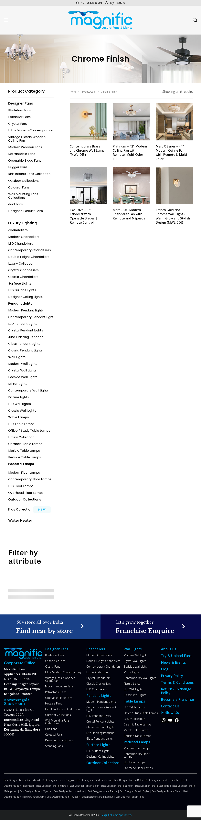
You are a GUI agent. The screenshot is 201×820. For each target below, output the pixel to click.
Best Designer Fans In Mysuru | (37, 791)
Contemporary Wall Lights (140, 678)
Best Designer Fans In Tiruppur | (64, 796)
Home (73, 91)
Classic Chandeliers (98, 683)
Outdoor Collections (58, 715)
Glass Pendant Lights (99, 738)
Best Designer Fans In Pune (130, 796)
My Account (117, 3)
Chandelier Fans (55, 661)
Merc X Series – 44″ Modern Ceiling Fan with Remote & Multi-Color (172, 152)
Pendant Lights (98, 695)
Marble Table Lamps (137, 730)
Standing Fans (54, 746)
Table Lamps (134, 701)
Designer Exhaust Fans (59, 740)
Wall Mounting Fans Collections (57, 722)
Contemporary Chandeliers (103, 666)
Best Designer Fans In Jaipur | (85, 785)
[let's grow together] (150, 626)
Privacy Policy (172, 675)
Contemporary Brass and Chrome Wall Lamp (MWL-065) (87, 150)
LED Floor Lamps (134, 762)
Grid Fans (51, 729)
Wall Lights (133, 649)
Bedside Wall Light (135, 666)
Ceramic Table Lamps (137, 724)
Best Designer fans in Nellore (69, 791)
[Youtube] (170, 720)
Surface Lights (98, 744)
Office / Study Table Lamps (141, 713)
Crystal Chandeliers (98, 678)
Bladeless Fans (54, 655)
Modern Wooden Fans (59, 686)
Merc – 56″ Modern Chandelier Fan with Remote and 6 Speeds (129, 214)
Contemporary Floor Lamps (136, 755)
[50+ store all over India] (50, 626)
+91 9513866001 (91, 3)
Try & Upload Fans (176, 655)
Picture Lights (132, 683)
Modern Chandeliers (99, 655)
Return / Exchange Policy (176, 691)
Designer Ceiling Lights (100, 756)
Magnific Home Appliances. (116, 815)
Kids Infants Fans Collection (62, 709)
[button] (195, 20)
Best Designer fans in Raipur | (104, 791)
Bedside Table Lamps (137, 736)
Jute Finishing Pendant (100, 733)
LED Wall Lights (133, 689)
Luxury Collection (97, 672)
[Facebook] (176, 720)
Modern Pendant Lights (101, 702)
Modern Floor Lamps (137, 748)
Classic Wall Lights (135, 695)
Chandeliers (95, 649)
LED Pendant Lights (98, 716)
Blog (164, 669)
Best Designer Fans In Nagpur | (99, 796)
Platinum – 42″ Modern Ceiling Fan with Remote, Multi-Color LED (130, 152)
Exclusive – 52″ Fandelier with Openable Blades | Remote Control (83, 216)
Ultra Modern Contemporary (63, 672)
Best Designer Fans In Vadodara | (96, 780)
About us (168, 649)
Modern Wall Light (135, 655)
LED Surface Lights (98, 751)
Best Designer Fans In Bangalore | (60, 780)
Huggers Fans (53, 703)
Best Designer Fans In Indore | (52, 785)
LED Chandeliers (96, 689)
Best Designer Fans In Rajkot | (136, 791)
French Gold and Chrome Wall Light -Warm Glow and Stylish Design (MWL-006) (173, 216)
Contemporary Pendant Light (101, 708)
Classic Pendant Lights (100, 727)
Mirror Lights (131, 672)
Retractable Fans (55, 692)
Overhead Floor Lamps (138, 768)
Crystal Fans (52, 666)
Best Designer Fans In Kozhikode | (153, 785)
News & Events (173, 662)
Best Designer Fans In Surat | (167, 791)
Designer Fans (56, 649)
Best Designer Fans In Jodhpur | (118, 785)
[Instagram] (163, 720)
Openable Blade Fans (58, 698)
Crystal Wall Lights (135, 661)
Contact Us (170, 706)
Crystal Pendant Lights (100, 721)
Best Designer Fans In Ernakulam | (164, 780)
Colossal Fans (54, 734)
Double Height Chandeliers (103, 661)
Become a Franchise (177, 699)
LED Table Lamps (135, 707)
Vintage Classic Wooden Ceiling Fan (60, 679)
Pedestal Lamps (137, 742)
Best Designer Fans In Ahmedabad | (23, 780)
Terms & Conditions (177, 682)
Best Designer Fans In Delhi (128, 780)
